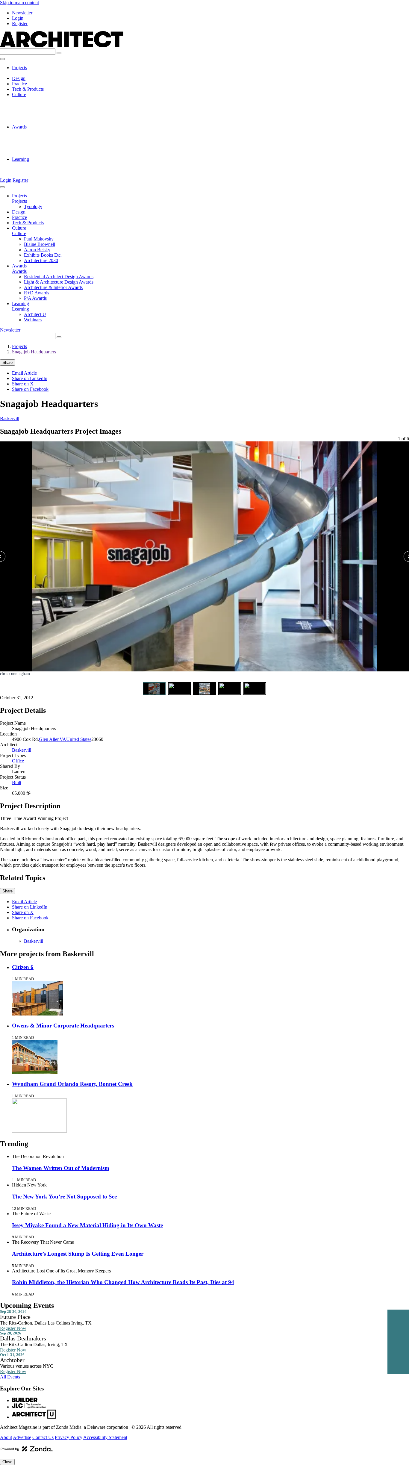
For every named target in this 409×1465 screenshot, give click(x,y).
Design (18, 78)
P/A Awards (35, 153)
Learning (20, 159)
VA (63, 739)
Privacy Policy (68, 1437)
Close (7, 1462)
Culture (19, 94)
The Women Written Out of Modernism (60, 1168)
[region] (204, 558)
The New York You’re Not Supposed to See (64, 1196)
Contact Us (43, 1437)
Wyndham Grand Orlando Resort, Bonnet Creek (72, 1084)
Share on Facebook (30, 389)
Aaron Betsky (37, 110)
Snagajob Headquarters (34, 351)
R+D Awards (36, 148)
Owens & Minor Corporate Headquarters (63, 1025)
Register (20, 23)
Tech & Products (28, 89)
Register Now (13, 1328)
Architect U (35, 164)
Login (17, 18)
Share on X (23, 383)
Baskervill (9, 418)
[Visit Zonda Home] (26, 1451)
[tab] (154, 688)
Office (18, 760)
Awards (19, 126)
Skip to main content (19, 2)
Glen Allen (49, 739)
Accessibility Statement (105, 1437)
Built (16, 782)
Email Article (24, 373)
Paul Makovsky (39, 99)
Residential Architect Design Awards (58, 132)
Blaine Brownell (39, 105)
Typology (33, 72)
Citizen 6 (23, 967)
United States (78, 739)
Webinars (33, 169)
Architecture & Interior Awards (53, 143)
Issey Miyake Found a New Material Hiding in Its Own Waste (87, 1225)
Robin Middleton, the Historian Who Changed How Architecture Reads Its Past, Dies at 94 (123, 1282)
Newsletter (22, 12)
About (6, 1437)
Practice (19, 83)
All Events (10, 1376)
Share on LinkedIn (29, 378)
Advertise (22, 1437)
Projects (19, 67)
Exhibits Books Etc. (43, 116)
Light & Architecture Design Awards (58, 137)
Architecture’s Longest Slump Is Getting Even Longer (77, 1254)
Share (7, 362)
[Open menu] (2, 59)
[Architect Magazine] (61, 45)
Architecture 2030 (41, 121)
